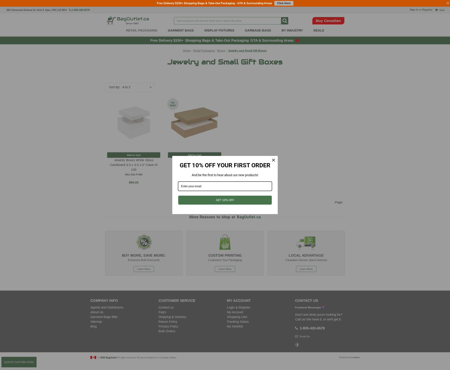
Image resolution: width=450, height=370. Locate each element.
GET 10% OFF (225, 200)
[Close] (273, 160)
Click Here (284, 3)
